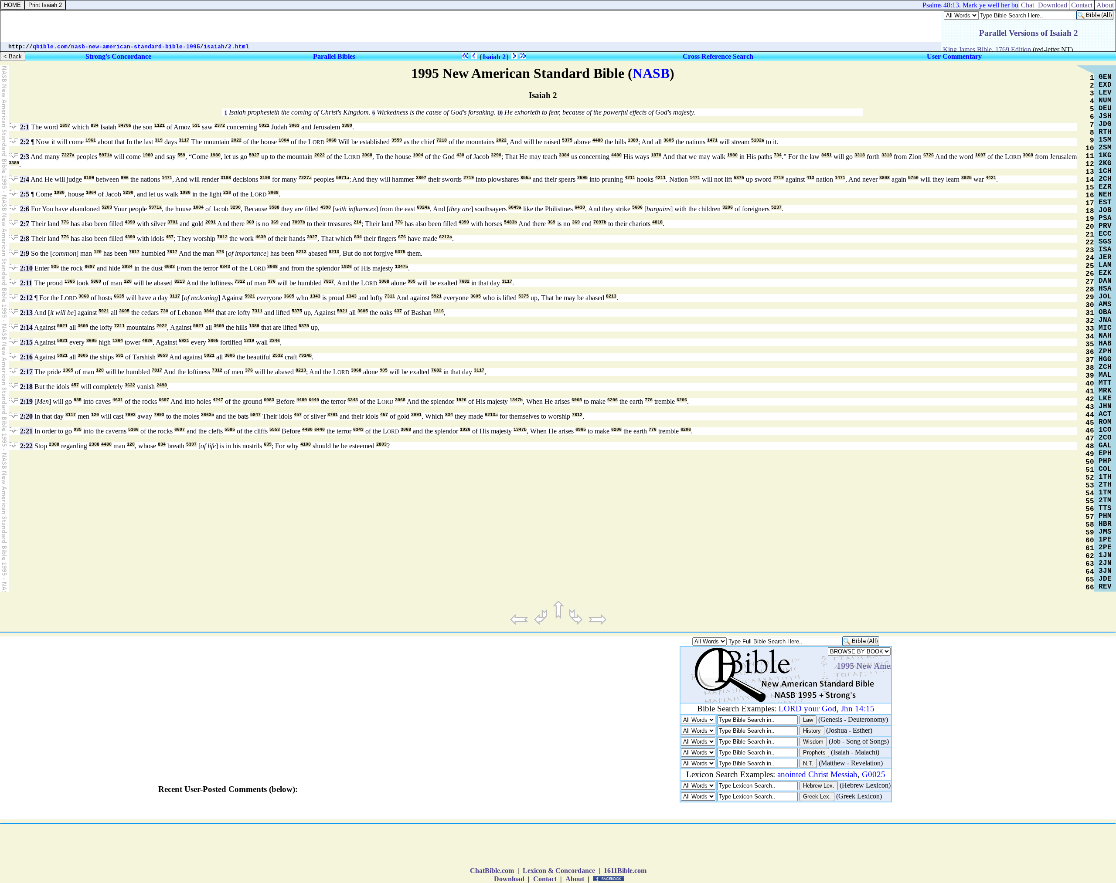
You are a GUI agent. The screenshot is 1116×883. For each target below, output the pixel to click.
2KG (1105, 163)
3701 (172, 222)
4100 (305, 444)
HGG (1105, 359)
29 (1089, 297)
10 (500, 113)
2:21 (26, 431)
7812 (222, 237)
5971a (105, 155)
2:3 (24, 156)
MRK (1105, 391)
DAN (1105, 281)
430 (460, 155)
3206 (727, 207)
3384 (564, 155)
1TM (1105, 493)
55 (1089, 501)
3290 (496, 155)
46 (1089, 431)
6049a (514, 207)
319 (159, 140)
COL (1105, 469)
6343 (225, 266)
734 (778, 155)
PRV (1105, 226)
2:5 (24, 194)
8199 (89, 178)
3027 (312, 237)
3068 (331, 140)
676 (402, 237)
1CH (1105, 171)
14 (1089, 180)
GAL (1105, 446)
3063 (294, 125)
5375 (567, 140)
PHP (1105, 461)
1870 (656, 155)
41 (1089, 392)
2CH (1105, 179)
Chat (1027, 5)
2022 (236, 140)
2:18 (26, 386)
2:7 (24, 223)
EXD (1105, 85)
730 (164, 311)
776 (65, 222)
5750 (913, 178)
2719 (468, 178)
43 (1089, 407)
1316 (438, 311)
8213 (301, 252)
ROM (1105, 422)
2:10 (26, 268)
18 (1089, 211)
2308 (54, 444)
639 (268, 444)
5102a (757, 140)
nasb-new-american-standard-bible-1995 (135, 47)
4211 (630, 178)
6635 (119, 296)
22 (1089, 243)
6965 (577, 400)
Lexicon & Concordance (559, 870)
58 (1089, 525)
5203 (107, 207)
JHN (1105, 406)
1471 (712, 140)
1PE (1105, 540)
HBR (1105, 524)
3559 (396, 140)
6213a (445, 237)
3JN (1105, 571)
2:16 (26, 357)
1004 (284, 140)
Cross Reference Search (718, 56)
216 (227, 192)
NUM (1105, 101)
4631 (117, 400)
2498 (162, 385)
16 (1089, 196)
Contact (544, 879)
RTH (1105, 132)
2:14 (26, 327)
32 (1089, 321)
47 (1089, 439)
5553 (274, 429)
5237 (776, 207)
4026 (147, 340)
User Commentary (954, 56)
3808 (884, 178)
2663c (207, 415)
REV (1105, 587)
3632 (130, 385)
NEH (1105, 195)
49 (1089, 454)
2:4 (24, 179)
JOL (1105, 297)
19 (1089, 219)
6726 (928, 155)
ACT (1105, 414)
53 (1089, 486)
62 (1089, 556)
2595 (582, 178)
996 (125, 178)
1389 (633, 140)
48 (1089, 446)
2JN (1105, 563)
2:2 (24, 141)
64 (1089, 572)
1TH (1105, 477)
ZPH (1105, 351)
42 (1089, 399)
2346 (274, 340)
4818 (657, 222)
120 (98, 252)
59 (1089, 533)
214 (357, 222)
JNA (1105, 320)
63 (1089, 564)
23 (1089, 250)
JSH (1105, 116)
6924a (423, 207)
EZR (1105, 187)
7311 (389, 296)
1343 (315, 296)
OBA (1105, 312)
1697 (65, 125)
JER (1105, 257)
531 (196, 125)
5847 (255, 415)
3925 (966, 178)
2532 (277, 355)
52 (1089, 478)
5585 (230, 429)
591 (119, 355)
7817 (134, 252)
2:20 (26, 416)
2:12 (26, 297)
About (575, 879)
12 (1089, 164)
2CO (1105, 438)
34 (1089, 337)
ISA (1105, 250)
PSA (1105, 218)
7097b (298, 222)
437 (398, 311)
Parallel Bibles (334, 56)
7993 (130, 415)
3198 (226, 178)
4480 (597, 140)
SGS (1105, 242)
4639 (260, 237)
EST (1105, 202)
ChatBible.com (492, 870)
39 (1089, 376)
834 (95, 125)
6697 (90, 266)
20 (1089, 227)
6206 (612, 400)
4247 (218, 400)
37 (1089, 360)
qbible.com (50, 47)
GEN (1105, 77)
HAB (1105, 344)
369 (250, 222)
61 (1089, 548)
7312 (240, 281)
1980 (148, 155)
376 (220, 252)
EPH (1105, 453)
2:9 (24, 253)
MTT (1105, 383)
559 (181, 155)
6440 (314, 400)
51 (1089, 470)
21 (1089, 235)
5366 (133, 429)
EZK (1105, 273)
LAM (1105, 265)
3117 (184, 140)
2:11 (26, 283)
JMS (1105, 532)
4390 (325, 207)
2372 (219, 125)
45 (1089, 423)
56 (1089, 509)
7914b (305, 355)
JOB (1105, 210)
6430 (580, 207)
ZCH (1105, 367)
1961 (90, 140)
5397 (191, 444)
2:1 (24, 127)
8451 (826, 155)
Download (509, 879)
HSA (1105, 289)
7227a (68, 155)
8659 (162, 355)
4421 (991, 178)
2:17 (26, 372)
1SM (1105, 140)
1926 (346, 266)
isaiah (214, 47)
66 (1089, 588)
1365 (70, 281)
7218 (441, 140)
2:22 (26, 446)
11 (1089, 156)
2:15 (26, 342)
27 (1089, 282)
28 (1089, 290)
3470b (124, 125)
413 (810, 178)
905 (411, 281)
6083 (169, 266)
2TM (1105, 500)
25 (1089, 266)
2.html (238, 47)
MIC (1105, 328)
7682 (464, 281)
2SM (1105, 148)
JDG (1105, 124)
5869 (96, 281)
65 (1089, 580)
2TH (1105, 485)
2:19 (26, 401)
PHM (1105, 516)
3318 (859, 155)
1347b (401, 266)
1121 (159, 125)
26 (1089, 274)
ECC (1105, 234)
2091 (210, 222)
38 (1089, 368)
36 (1089, 352)
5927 (254, 155)
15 (1089, 188)
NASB (651, 73)
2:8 (24, 238)
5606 (637, 207)
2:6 (24, 209)
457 (170, 237)
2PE (1105, 547)
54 (1089, 493)
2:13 (26, 312)
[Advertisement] (558, 847)
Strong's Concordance (118, 56)
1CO (1105, 430)
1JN (1105, 555)
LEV (1105, 93)
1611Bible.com (625, 870)
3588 (274, 207)
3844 (209, 311)
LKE (1105, 399)
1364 (117, 340)
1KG (1105, 155)
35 (1089, 344)
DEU (1105, 108)
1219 (249, 340)
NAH (1105, 336)
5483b (510, 222)
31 (1089, 313)
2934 (127, 266)
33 (1089, 329)
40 (1089, 384)
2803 (381, 444)
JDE (1105, 579)
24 (1089, 258)
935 (55, 266)
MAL (1105, 375)
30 (1089, 305)
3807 (421, 178)
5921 (264, 125)
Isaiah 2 (494, 57)
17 (1089, 203)
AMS (1105, 304)
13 (1089, 172)
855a (526, 178)
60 (1089, 541)
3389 (347, 125)
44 (1089, 415)
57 (1089, 517)
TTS (1105, 508)
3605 (668, 140)
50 (1089, 462)
